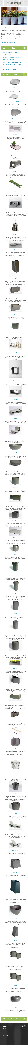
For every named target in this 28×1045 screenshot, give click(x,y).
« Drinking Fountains (6, 42)
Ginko (15, 793)
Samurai (15, 613)
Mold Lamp (15, 234)
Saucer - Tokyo (15, 118)
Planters (4, 27)
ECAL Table (15, 399)
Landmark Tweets (9, 1018)
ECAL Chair (15, 380)
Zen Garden (15, 153)
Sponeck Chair (15, 850)
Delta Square (15, 521)
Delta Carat (15, 504)
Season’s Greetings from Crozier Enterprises (12, 62)
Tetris (15, 352)
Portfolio (5, 1033)
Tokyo (15, 918)
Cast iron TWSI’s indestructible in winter (12, 64)
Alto (15, 593)
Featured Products (10, 74)
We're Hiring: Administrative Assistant (11, 52)
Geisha (15, 632)
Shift (15, 314)
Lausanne (15, 469)
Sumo (15, 554)
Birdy (15, 748)
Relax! (15, 191)
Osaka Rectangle (15, 963)
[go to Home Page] (12, 3)
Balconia (15, 134)
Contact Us (5, 1035)
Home (4, 1026)
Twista (15, 896)
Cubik (15, 278)
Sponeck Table (15, 832)
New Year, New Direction (8, 59)
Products (5, 1031)
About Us (5, 1028)
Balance (15, 702)
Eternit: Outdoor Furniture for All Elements (12, 67)
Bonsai (15, 452)
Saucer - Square (15, 101)
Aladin (15, 1007)
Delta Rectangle (15, 537)
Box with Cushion (15, 333)
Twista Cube (15, 872)
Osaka (15, 985)
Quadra (15, 574)
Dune (15, 249)
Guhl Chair (15, 437)
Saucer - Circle (15, 87)
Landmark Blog (8, 48)
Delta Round (15, 487)
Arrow (15, 940)
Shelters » (13, 42)
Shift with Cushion (15, 296)
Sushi (15, 653)
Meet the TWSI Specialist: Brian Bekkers (12, 57)
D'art (15, 686)
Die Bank (15, 171)
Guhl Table (15, 418)
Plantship (15, 668)
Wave (15, 720)
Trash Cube (15, 775)
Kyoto (15, 813)
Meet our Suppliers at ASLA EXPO (10, 69)
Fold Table (15, 210)
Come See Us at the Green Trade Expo (11, 54)
